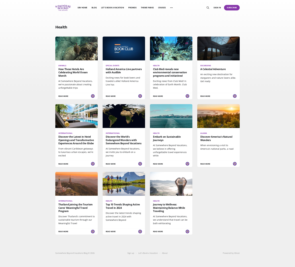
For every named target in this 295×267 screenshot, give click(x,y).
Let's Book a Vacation (112, 7)
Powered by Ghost (231, 253)
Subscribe (232, 7)
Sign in (217, 7)
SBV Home (82, 7)
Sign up (130, 253)
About (165, 253)
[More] (171, 7)
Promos (132, 7)
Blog (94, 7)
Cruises (162, 7)
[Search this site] (208, 7)
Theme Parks (147, 7)
